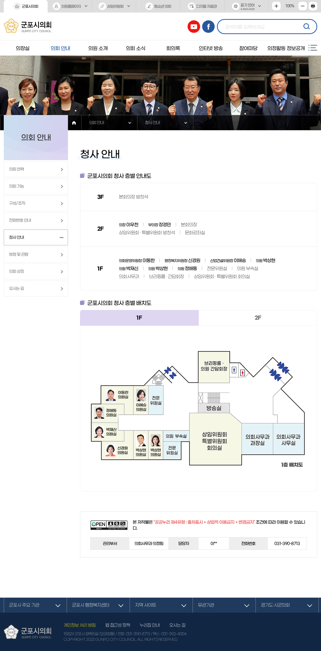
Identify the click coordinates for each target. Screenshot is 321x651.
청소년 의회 (162, 6)
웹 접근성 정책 (117, 625)
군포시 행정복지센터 (90, 605)
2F (258, 317)
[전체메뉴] (312, 47)
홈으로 (74, 122)
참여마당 (248, 48)
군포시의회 (30, 6)
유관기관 (206, 605)
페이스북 (208, 26)
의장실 (22, 48)
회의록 (173, 48)
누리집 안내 (149, 625)
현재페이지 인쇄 (313, 6)
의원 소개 (98, 48)
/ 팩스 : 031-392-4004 (168, 634)
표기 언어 (247, 6)
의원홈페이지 (71, 6)
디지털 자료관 (206, 6)
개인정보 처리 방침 (79, 625)
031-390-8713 (138, 634)
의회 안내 (60, 48)
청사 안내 (152, 123)
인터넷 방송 (211, 48)
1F (139, 317)
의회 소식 (135, 48)
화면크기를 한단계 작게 (302, 6)
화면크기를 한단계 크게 (276, 6)
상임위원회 (115, 6)
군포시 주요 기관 (24, 605)
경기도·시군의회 (275, 605)
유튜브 (194, 26)
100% (289, 6)
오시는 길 (177, 625)
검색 (306, 26)
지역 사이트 (145, 605)
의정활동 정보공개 (286, 48)
